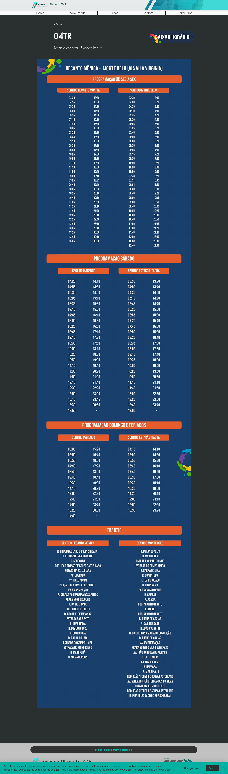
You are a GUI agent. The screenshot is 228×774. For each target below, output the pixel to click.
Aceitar (212, 768)
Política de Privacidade (158, 769)
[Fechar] (224, 768)
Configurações (192, 768)
